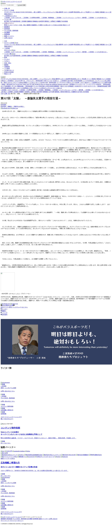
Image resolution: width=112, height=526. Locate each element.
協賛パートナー (9, 36)
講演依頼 (7, 28)
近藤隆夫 (29, 21)
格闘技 (29, 25)
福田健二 (57, 92)
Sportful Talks (44, 82)
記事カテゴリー (9, 23)
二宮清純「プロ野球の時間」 (32, 17)
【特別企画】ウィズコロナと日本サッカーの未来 (63, 82)
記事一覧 (7, 8)
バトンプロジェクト (49, 12)
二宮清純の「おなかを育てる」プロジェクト (21, 80)
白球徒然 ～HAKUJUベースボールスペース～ (82, 86)
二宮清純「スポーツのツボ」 (13, 17)
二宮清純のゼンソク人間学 (99, 82)
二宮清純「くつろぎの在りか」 (98, 17)
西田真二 (47, 21)
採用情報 (7, 34)
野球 (5, 25)
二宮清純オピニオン (10, 16)
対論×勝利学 (59, 12)
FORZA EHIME (58, 25)
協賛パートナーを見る (8, 458)
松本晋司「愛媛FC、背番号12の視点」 (13, 106)
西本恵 (18, 21)
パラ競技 (40, 25)
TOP (5, 41)
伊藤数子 (59, 21)
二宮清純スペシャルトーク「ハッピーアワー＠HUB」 (85, 84)
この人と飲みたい (85, 82)
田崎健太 (35, 21)
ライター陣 (7, 19)
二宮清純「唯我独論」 (48, 17)
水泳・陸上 (22, 25)
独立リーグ (66, 25)
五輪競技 (34, 25)
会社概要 (7, 32)
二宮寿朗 (23, 21)
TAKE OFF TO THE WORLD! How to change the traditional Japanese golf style (45, 84)
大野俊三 (53, 21)
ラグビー (16, 25)
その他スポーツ (48, 25)
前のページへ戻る (6, 307)
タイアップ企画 (9, 10)
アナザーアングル (9, 12)
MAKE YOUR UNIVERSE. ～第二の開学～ (29, 12)
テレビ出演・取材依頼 (11, 30)
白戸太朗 (13, 21)
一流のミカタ (63, 86)
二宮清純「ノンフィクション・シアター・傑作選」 (72, 17)
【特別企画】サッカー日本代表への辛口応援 (39, 86)
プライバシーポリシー (16, 520)
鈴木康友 (65, 21)
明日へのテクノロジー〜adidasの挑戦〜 (16, 82)
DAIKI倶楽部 (78, 80)
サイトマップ (5, 520)
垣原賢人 (27, 92)
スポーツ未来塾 (69, 12)
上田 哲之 (4, 92)
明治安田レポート (79, 12)
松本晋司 (41, 21)
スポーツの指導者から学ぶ (24, 88)
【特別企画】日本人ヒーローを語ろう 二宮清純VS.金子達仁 (54, 80)
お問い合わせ (8, 38)
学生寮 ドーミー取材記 (92, 12)
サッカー (10, 25)
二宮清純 (16, 92)
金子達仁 (7, 21)
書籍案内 (7, 27)
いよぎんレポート (34, 82)
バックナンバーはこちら (20, 307)
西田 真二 (68, 92)
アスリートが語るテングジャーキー (45, 88)
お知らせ (59, 88)
